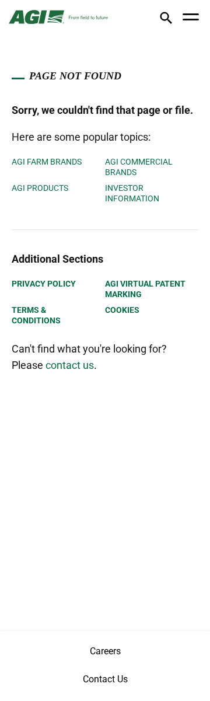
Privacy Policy (44, 283)
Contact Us (105, 679)
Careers (105, 651)
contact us (70, 365)
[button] (166, 20)
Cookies (122, 310)
